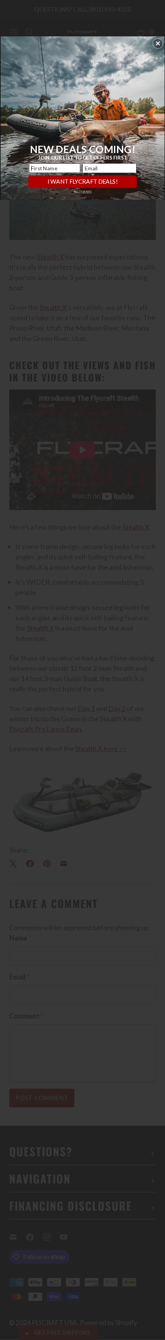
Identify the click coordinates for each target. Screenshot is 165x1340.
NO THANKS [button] (83, 192)
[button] (157, 43)
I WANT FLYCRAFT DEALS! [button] (83, 181)
